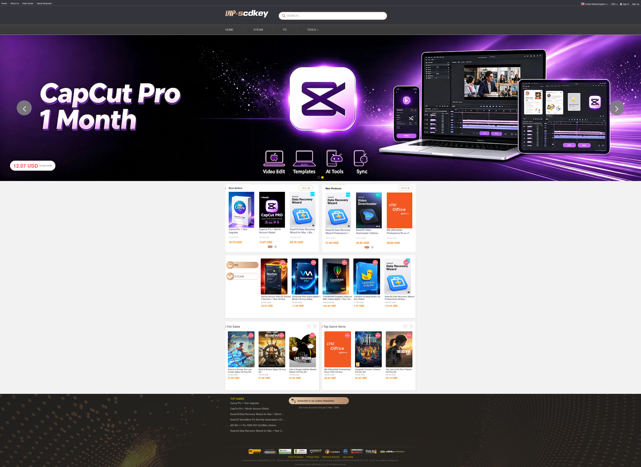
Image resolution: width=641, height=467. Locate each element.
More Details (274, 293)
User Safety (348, 458)
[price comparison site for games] (315, 452)
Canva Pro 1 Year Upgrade (244, 404)
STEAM (258, 30)
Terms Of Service (295, 458)
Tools (312, 30)
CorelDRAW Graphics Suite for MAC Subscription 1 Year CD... (337, 299)
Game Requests (44, 3)
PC (285, 30)
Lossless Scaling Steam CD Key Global (367, 299)
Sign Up (635, 3)
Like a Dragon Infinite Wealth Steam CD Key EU (302, 372)
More (305, 189)
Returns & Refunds (331, 458)
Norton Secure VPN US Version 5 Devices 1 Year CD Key (276, 299)
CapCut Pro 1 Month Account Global (249, 410)
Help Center (27, 3)
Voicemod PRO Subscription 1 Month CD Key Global (306, 299)
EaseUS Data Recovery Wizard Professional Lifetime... (399, 299)
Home (4, 3)
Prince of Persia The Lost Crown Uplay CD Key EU (240, 372)
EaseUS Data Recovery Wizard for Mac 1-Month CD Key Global (264, 415)
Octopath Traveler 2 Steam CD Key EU (367, 372)
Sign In (626, 3)
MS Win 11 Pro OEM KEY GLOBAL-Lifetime (253, 426)
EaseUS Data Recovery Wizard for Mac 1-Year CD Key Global (263, 432)
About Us (15, 3)
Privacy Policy (312, 458)
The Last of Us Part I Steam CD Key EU (399, 372)
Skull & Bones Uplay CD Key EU (272, 372)
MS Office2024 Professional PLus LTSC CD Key (337, 372)
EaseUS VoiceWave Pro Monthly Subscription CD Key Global (262, 420)
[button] (24, 108)
